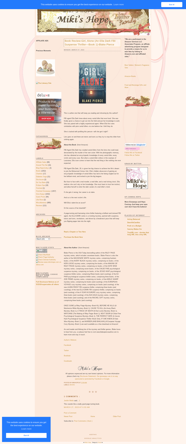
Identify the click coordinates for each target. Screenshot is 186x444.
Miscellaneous (41, 203)
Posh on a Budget (134, 226)
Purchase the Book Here (73, 237)
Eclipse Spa (40, 185)
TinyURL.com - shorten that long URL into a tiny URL (138, 234)
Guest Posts (40, 197)
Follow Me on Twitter (132, 155)
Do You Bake (41, 182)
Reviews (39, 205)
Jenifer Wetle (69, 401)
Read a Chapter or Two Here (75, 232)
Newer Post (68, 416)
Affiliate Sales (41, 162)
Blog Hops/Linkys (42, 168)
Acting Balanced (133, 219)
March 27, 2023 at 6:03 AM (77, 407)
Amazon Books (130, 76)
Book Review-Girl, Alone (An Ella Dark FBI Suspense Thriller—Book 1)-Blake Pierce (90, 42)
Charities (39, 174)
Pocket (100, 442)
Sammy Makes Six (134, 229)
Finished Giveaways (43, 191)
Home (93, 416)
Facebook (67, 345)
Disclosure (40, 179)
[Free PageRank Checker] (41, 252)
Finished (39, 188)
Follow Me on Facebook (133, 153)
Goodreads (68, 361)
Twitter (66, 350)
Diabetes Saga (41, 177)
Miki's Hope (78, 11)
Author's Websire (70, 340)
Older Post (117, 416)
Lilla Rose (39, 200)
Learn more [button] (26, 429)
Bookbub (67, 356)
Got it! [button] (26, 435)
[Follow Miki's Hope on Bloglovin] (136, 146)
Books (38, 171)
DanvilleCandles (133, 222)
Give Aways (40, 194)
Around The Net (42, 165)
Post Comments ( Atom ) (83, 421)
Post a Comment (70, 413)
